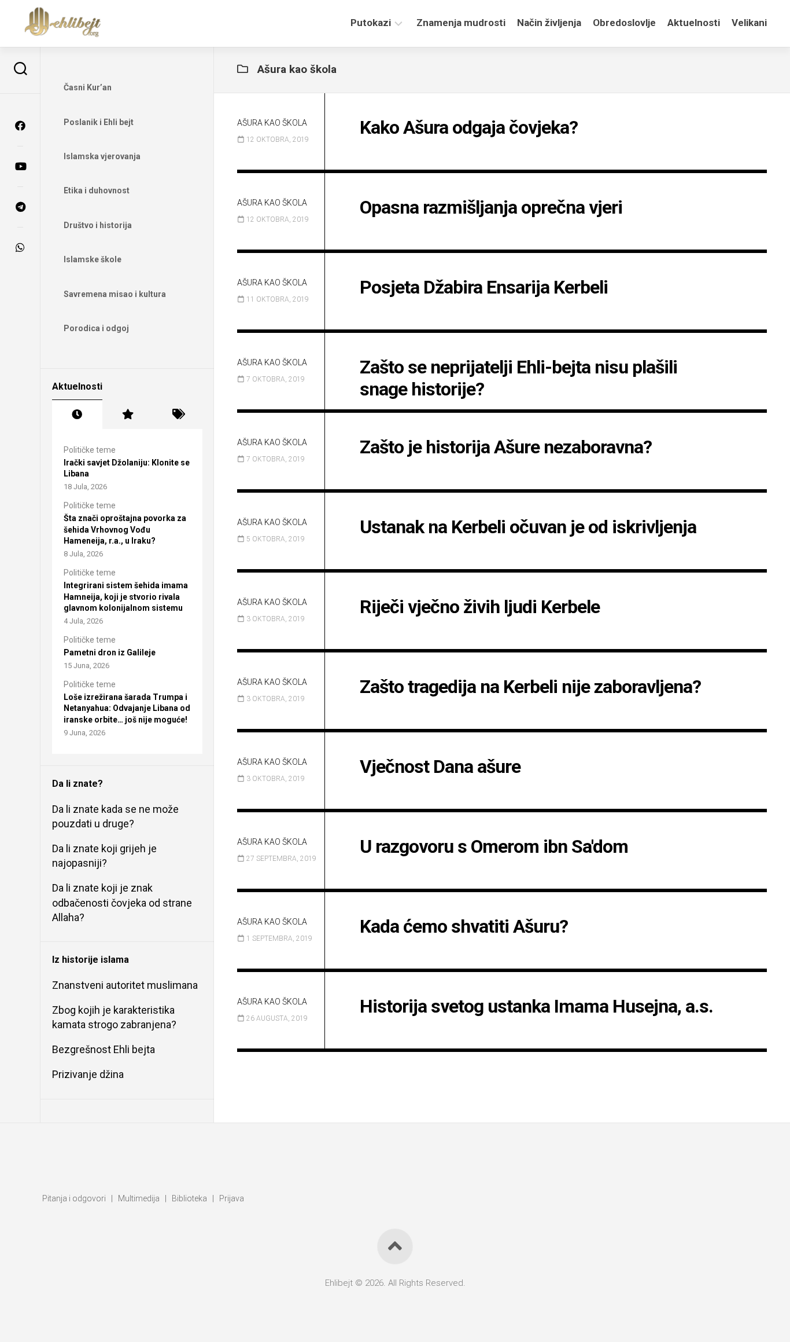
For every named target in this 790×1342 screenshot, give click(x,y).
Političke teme (90, 449)
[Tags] (177, 414)
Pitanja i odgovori (74, 1198)
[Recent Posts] (77, 414)
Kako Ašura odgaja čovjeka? (469, 127)
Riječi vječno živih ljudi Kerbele (480, 607)
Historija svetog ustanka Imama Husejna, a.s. (536, 1006)
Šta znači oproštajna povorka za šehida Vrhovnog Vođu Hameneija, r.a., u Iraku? (125, 529)
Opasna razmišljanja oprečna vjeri (491, 207)
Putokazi (370, 22)
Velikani (749, 22)
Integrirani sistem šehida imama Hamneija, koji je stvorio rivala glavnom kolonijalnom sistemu (126, 597)
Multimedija (139, 1198)
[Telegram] (20, 207)
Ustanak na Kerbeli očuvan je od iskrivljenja (528, 527)
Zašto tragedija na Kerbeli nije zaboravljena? (530, 687)
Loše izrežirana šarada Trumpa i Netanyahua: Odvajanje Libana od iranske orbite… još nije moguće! (127, 708)
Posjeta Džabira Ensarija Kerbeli (484, 287)
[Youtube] (20, 166)
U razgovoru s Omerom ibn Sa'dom (494, 846)
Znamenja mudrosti (460, 22)
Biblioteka (189, 1198)
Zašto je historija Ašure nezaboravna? (506, 447)
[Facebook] (20, 126)
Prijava (231, 1198)
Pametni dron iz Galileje (110, 652)
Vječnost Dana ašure (440, 767)
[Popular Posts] (127, 414)
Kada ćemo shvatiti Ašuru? (464, 926)
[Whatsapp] (20, 247)
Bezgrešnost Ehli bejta (103, 1049)
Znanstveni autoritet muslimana (125, 985)
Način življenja (549, 22)
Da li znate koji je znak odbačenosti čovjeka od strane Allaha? (122, 902)
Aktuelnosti (693, 22)
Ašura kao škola (272, 122)
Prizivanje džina (88, 1074)
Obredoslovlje (624, 22)
